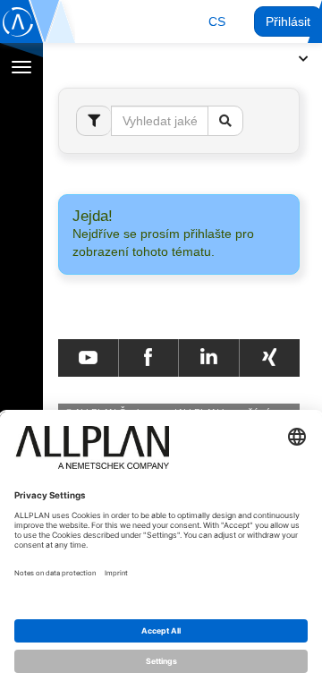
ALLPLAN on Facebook (148, 358)
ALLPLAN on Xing (269, 358)
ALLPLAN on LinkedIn (208, 358)
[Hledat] (225, 121)
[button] (217, 21)
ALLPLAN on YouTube (88, 358)
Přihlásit (288, 21)
